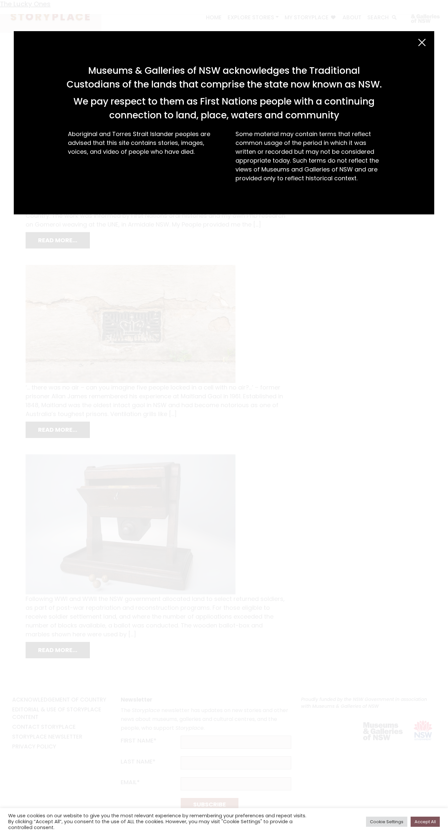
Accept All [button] (425, 822)
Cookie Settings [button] (386, 822)
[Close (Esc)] (422, 42)
